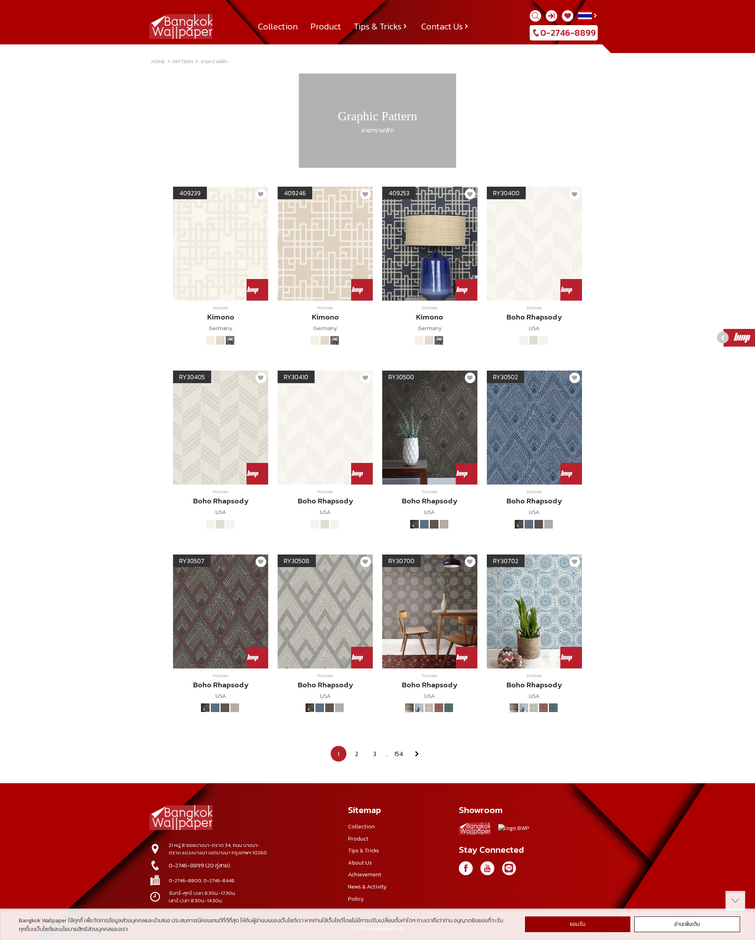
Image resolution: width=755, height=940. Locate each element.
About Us (360, 862)
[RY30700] (409, 707)
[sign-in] (551, 16)
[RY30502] (424, 524)
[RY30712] (448, 707)
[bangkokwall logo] (474, 830)
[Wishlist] (567, 16)
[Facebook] (466, 868)
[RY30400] (523, 340)
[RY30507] (434, 524)
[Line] (509, 868)
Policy (356, 898)
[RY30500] (414, 524)
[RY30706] (429, 707)
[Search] (535, 16)
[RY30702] (419, 707)
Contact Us (442, 26)
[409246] (220, 340)
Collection (278, 26)
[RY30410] (543, 340)
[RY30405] (533, 340)
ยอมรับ (578, 924)
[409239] (210, 340)
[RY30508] (444, 524)
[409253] (230, 340)
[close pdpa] (735, 901)
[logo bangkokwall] (180, 818)
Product (325, 26)
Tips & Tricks (377, 26)
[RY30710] (439, 707)
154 (398, 753)
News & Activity (367, 886)
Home (158, 61)
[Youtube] (487, 868)
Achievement (364, 874)
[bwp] (513, 830)
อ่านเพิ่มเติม (687, 924)
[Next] (417, 753)
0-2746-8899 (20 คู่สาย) (199, 865)
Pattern (183, 61)
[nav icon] (16, 10)
